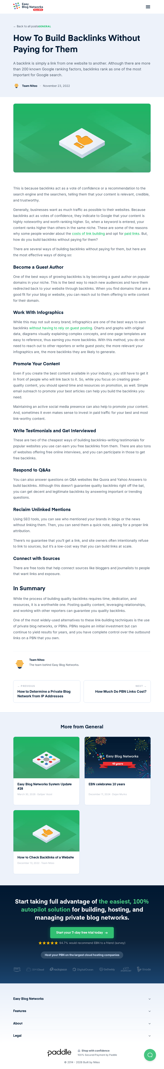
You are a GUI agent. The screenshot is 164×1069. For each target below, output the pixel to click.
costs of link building (88, 234)
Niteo (96, 1062)
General (44, 26)
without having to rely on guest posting (60, 328)
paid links (131, 234)
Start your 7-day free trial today (79, 932)
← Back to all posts (25, 26)
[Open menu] (148, 6)
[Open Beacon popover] (150, 1055)
